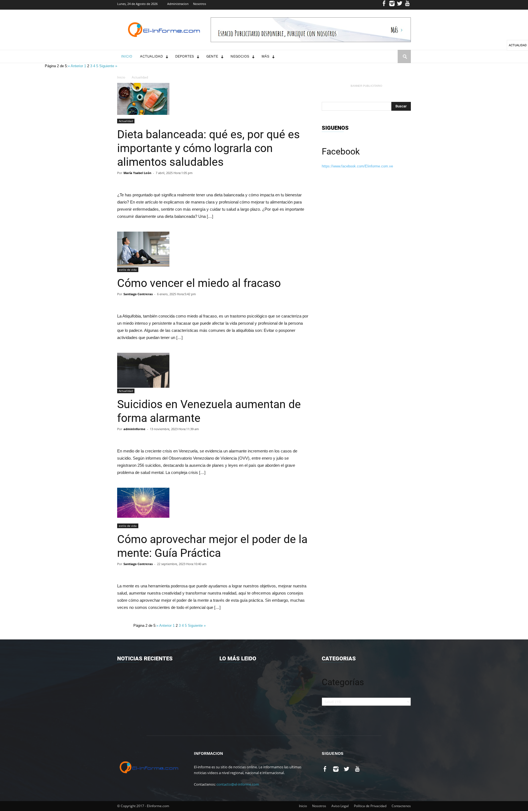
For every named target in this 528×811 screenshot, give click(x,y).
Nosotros (199, 4)
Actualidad (151, 56)
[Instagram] (392, 5)
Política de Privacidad (370, 806)
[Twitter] (399, 5)
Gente (212, 56)
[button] (404, 61)
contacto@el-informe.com (237, 784)
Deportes (184, 56)
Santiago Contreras (138, 294)
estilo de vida (128, 270)
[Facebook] (384, 5)
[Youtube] (407, 5)
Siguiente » (108, 66)
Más (265, 56)
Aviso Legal (340, 806)
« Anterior (76, 66)
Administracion (178, 4)
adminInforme (134, 429)
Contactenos (401, 806)
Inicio (126, 56)
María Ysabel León (137, 173)
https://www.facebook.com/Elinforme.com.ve (357, 166)
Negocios (239, 56)
